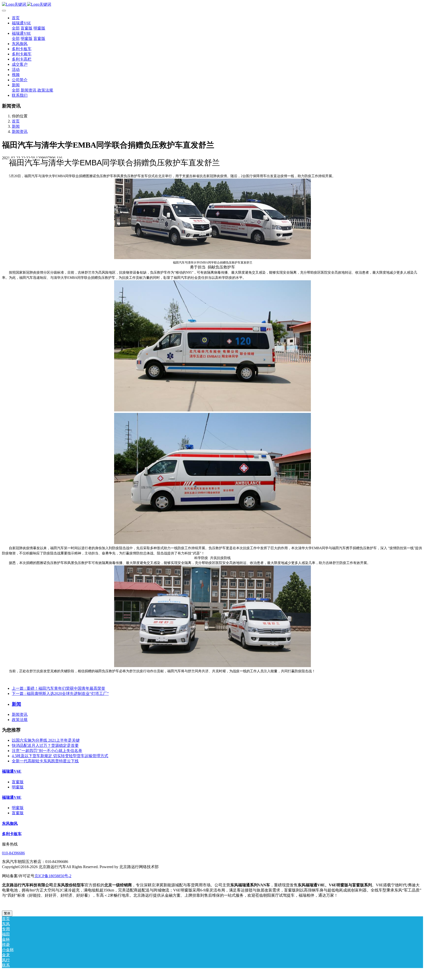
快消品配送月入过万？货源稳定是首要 (45, 745)
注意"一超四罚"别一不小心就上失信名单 (47, 751)
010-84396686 (13, 853)
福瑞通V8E (11, 797)
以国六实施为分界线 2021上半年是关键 (46, 740)
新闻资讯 (20, 131)
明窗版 (18, 787)
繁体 (7, 913)
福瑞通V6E (11, 771)
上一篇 (58, 688)
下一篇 (60, 693)
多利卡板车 (12, 834)
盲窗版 (18, 782)
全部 (16, 28)
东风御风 (10, 823)
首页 (16, 18)
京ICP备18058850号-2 (52, 876)
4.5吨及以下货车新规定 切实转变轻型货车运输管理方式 (60, 756)
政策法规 (20, 720)
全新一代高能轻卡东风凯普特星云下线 (45, 761)
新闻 (16, 126)
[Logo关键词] (212, 4)
